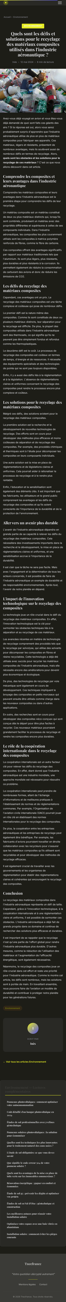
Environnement (20, 17)
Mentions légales (27, 1284)
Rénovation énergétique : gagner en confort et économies (31, 1185)
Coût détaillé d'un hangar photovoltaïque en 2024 (30, 1113)
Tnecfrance (33, 1264)
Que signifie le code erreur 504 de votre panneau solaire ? (28, 1164)
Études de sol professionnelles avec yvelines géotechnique (30, 1124)
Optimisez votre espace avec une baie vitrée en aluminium (32, 1225)
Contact (43, 1284)
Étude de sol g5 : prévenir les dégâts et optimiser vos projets (33, 1195)
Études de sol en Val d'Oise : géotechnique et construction (30, 1205)
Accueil (7, 17)
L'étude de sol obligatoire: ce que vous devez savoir (30, 1154)
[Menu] (60, 2)
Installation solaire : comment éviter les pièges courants (32, 1235)
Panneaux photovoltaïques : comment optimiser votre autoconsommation (32, 1103)
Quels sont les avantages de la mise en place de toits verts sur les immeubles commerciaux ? (32, 1175)
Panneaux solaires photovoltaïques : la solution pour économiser (32, 1134)
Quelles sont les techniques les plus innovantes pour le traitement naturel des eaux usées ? (32, 1144)
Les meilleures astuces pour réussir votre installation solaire (29, 1215)
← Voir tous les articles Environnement (24, 1061)
